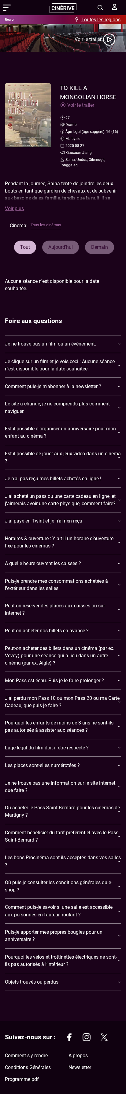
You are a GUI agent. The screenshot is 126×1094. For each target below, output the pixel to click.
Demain (99, 247)
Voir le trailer (88, 39)
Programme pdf (22, 1079)
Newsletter (80, 1067)
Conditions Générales (28, 1067)
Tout (25, 247)
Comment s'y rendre (26, 1055)
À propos (78, 1055)
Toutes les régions (100, 20)
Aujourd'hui (60, 247)
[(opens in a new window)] (69, 1038)
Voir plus (14, 208)
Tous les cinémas (46, 225)
